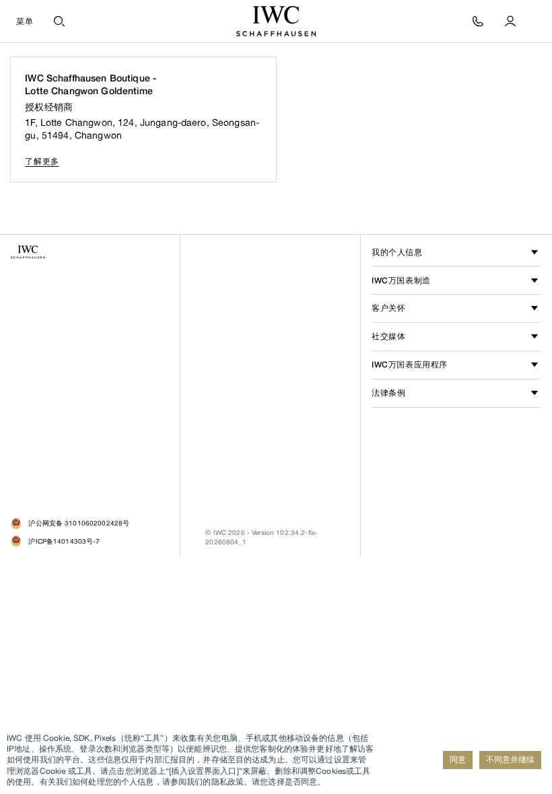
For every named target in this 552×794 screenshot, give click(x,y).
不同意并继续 (510, 759)
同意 (458, 759)
